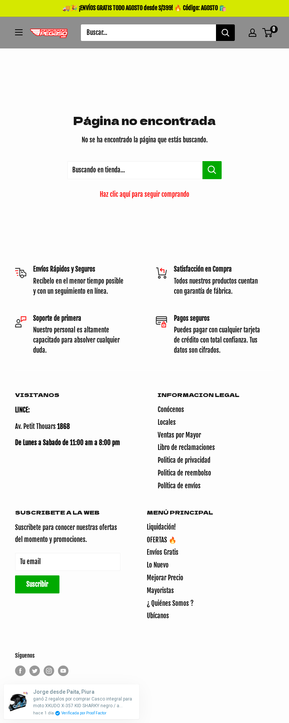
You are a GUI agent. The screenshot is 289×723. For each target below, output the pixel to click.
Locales (167, 422)
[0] (267, 32)
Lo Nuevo (158, 565)
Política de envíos (179, 486)
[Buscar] (225, 32)
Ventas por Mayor (179, 435)
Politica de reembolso (184, 473)
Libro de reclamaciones (186, 447)
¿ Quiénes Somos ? (170, 603)
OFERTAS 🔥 (161, 540)
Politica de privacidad (184, 460)
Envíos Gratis (162, 552)
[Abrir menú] (19, 32)
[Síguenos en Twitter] (34, 671)
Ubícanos (158, 616)
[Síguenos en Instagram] (49, 671)
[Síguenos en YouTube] (63, 671)
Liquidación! (161, 527)
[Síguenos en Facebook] (20, 671)
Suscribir (37, 584)
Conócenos (171, 410)
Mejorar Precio (165, 578)
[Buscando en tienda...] (212, 170)
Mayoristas (160, 591)
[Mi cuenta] (252, 33)
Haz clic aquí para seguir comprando (144, 194)
